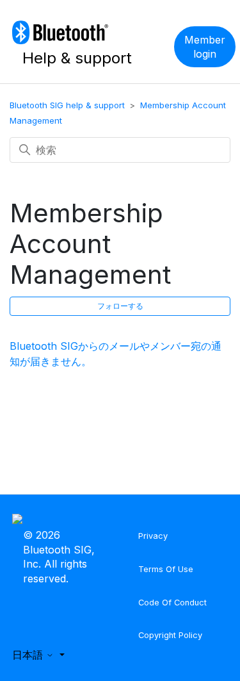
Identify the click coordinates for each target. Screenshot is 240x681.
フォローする (120, 306)
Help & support (77, 58)
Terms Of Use (165, 569)
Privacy (153, 536)
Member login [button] (204, 46)
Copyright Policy (170, 635)
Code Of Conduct (172, 602)
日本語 (29, 654)
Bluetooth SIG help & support (67, 105)
